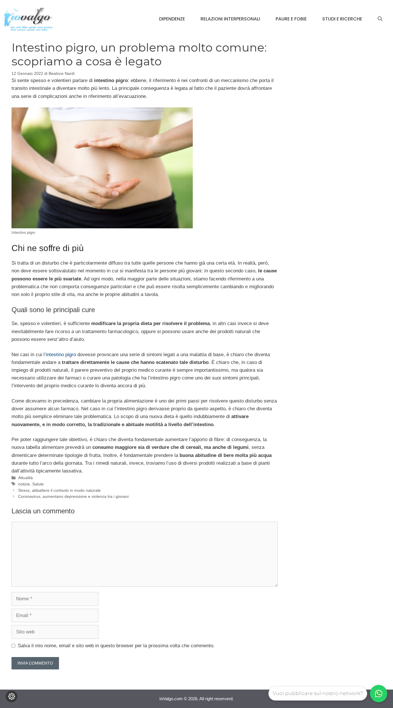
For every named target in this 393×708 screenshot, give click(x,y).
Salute (38, 484)
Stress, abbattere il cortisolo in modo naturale (59, 490)
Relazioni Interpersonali (230, 19)
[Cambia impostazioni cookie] (11, 696)
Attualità (25, 477)
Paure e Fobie (291, 19)
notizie (24, 484)
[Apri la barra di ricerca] (380, 19)
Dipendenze (172, 19)
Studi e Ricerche (342, 19)
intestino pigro (61, 354)
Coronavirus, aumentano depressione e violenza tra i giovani (73, 496)
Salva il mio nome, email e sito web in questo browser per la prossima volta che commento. (116, 645)
